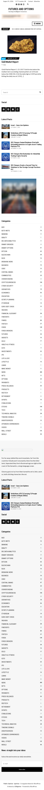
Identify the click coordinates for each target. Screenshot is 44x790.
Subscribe (22, 769)
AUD (3, 227)
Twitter (19, 4)
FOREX (4, 327)
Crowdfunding (7, 279)
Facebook (16, 4)
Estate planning (8, 300)
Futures (5, 334)
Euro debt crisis (8, 307)
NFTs (3, 376)
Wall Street (6, 431)
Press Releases (8, 386)
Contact (30, 1)
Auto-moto (6, 231)
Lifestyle (5, 362)
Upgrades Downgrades (10, 424)
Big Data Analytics (9, 241)
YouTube (23, 4)
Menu (38, 23)
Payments (5, 382)
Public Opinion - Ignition (11, 783)
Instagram (21, 4)
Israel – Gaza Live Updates (20, 125)
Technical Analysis (9, 414)
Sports (4, 400)
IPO (3, 355)
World (4, 434)
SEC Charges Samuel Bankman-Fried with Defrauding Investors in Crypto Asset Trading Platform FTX (26, 144)
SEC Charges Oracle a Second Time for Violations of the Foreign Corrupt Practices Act (25, 167)
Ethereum (5, 303)
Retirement (6, 396)
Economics (6, 293)
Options (5, 379)
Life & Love (6, 358)
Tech (3, 410)
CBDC (3, 269)
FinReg (4, 320)
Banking (5, 234)
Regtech (5, 393)
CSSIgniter (17, 786)
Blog (3, 258)
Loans (4, 365)
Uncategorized (7, 420)
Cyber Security (7, 286)
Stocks (4, 407)
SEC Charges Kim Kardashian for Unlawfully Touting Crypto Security (25, 155)
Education (5, 296)
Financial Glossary (9, 313)
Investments (6, 351)
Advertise (37, 1)
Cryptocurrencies (9, 282)
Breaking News (7, 262)
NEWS (4, 372)
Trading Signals (8, 417)
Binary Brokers (7, 244)
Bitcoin (4, 251)
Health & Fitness (8, 344)
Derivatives (6, 289)
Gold (3, 59)
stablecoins (6, 403)
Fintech (4, 324)
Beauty (4, 238)
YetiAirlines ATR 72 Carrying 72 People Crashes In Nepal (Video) (24, 134)
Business (5, 265)
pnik (4, 65)
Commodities (6, 275)
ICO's (3, 348)
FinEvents (5, 317)
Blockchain (6, 255)
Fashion (4, 310)
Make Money (6, 369)
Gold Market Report (10, 62)
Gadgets (5, 338)
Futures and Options (21, 9)
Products (5, 389)
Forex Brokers (7, 331)
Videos (4, 427)
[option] (27, 29)
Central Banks (7, 272)
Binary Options (7, 248)
